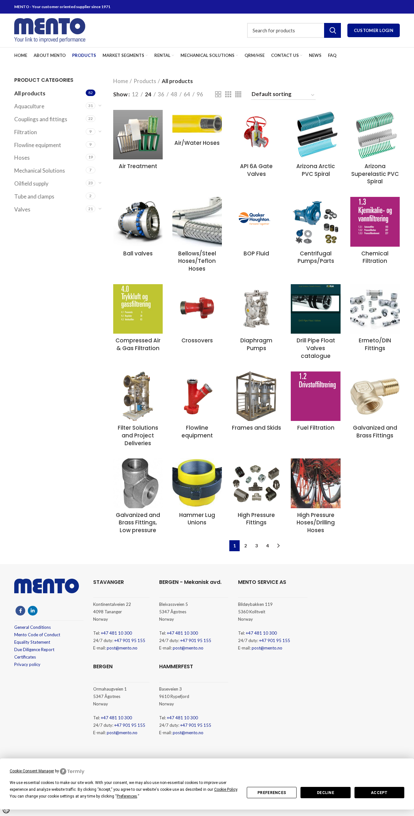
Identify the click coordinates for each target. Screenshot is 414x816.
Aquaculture (29, 106)
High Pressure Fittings (256, 519)
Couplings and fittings (40, 119)
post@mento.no (122, 647)
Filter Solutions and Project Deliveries (138, 435)
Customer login (373, 30)
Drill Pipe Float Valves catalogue (316, 348)
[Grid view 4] (238, 94)
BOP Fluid (256, 253)
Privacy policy (27, 664)
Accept (379, 792)
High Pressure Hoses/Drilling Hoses (316, 522)
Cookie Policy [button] (225, 789)
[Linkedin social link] (33, 611)
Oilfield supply (31, 183)
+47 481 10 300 (116, 633)
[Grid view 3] (228, 94)
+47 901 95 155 (129, 640)
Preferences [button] (127, 796)
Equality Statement (32, 642)
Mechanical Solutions (39, 170)
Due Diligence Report (34, 649)
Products (145, 81)
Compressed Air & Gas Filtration (137, 344)
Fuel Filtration (315, 428)
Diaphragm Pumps (256, 344)
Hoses (22, 157)
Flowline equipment (37, 145)
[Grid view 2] (218, 94)
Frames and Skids (256, 428)
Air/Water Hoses (197, 143)
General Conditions (32, 627)
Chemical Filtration (374, 257)
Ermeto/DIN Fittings (375, 344)
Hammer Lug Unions (197, 519)
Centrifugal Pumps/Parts (316, 257)
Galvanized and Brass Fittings (375, 431)
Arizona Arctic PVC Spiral (315, 170)
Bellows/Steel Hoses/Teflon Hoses (197, 261)
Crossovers (197, 340)
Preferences (271, 792)
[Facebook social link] (20, 611)
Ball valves (138, 253)
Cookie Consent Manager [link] (32, 771)
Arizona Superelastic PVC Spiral (375, 174)
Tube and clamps (34, 196)
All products (29, 93)
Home (120, 81)
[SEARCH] (332, 30)
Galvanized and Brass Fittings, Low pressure (138, 522)
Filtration (25, 132)
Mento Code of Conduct (37, 634)
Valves (22, 209)
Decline (325, 792)
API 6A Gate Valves (256, 170)
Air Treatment (138, 166)
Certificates (25, 657)
